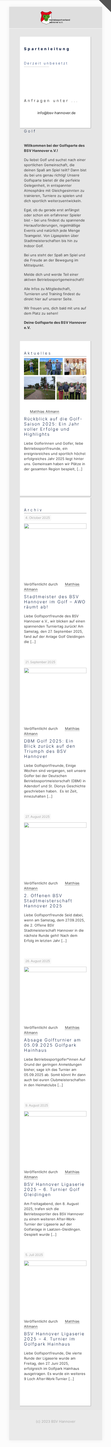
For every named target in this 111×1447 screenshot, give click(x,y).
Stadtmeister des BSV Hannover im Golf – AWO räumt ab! (55, 602)
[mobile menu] (94, 17)
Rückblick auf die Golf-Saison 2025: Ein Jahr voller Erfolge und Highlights (53, 426)
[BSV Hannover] (56, 17)
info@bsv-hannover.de (56, 113)
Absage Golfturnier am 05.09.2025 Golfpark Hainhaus (52, 1045)
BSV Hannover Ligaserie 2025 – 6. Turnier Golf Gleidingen (54, 1189)
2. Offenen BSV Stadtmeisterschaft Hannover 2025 (48, 900)
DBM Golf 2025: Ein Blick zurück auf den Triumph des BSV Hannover (49, 748)
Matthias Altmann (44, 411)
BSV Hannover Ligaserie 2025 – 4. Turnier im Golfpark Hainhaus (54, 1339)
